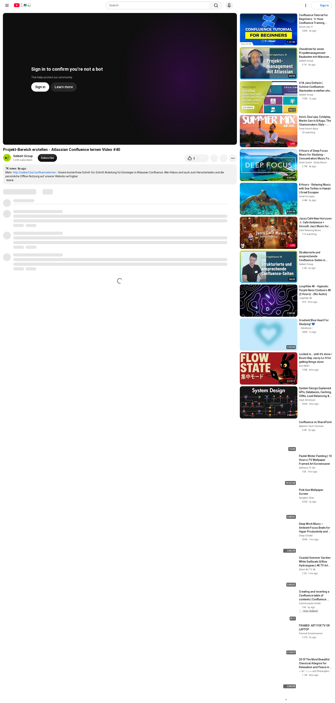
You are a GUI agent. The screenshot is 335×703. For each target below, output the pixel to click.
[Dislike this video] (203, 158)
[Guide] (7, 5)
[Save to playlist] (223, 158)
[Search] (216, 5)
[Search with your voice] (229, 5)
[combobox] (159, 5)
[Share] (214, 158)
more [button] (9, 180)
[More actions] (233, 158)
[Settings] (305, 5)
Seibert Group (23, 156)
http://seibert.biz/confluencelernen (34, 172)
